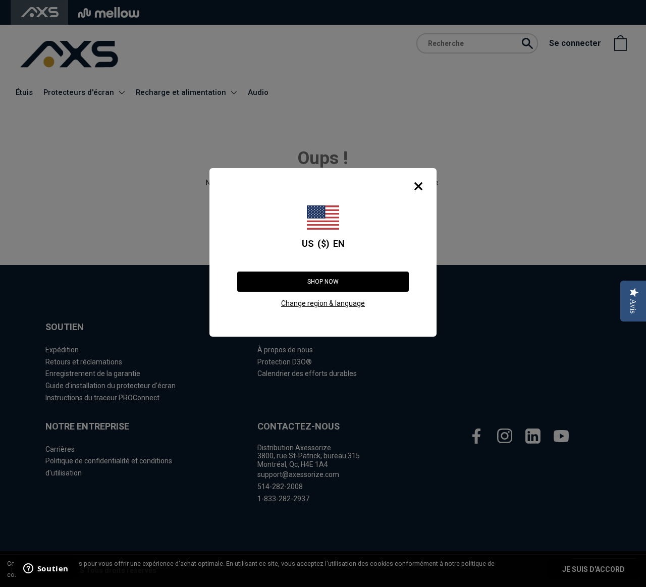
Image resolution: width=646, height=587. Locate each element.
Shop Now (323, 281)
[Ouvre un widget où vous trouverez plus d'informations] (45, 569)
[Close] (418, 186)
